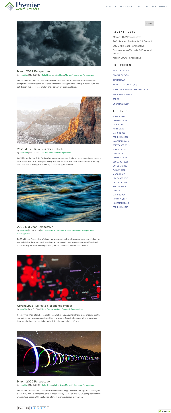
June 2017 (118, 190)
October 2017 (120, 182)
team (138, 7)
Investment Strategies (125, 85)
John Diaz (24, 75)
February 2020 (121, 137)
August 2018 (119, 170)
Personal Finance (122, 94)
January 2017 (120, 199)
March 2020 (119, 133)
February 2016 (120, 207)
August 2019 (119, 149)
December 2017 (120, 178)
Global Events (47, 75)
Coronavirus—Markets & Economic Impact (44, 306)
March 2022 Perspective (33, 71)
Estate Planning (121, 70)
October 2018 (120, 166)
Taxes (116, 99)
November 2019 (121, 141)
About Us (110, 7)
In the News (59, 75)
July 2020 (118, 124)
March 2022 (119, 116)
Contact (163, 7)
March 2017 (119, 195)
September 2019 (121, 145)
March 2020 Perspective (33, 381)
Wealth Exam (126, 7)
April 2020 (118, 129)
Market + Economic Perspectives (79, 75)
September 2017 (121, 186)
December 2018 (120, 162)
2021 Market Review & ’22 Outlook (40, 149)
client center (150, 7)
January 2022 (120, 120)
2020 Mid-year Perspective (35, 227)
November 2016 (121, 203)
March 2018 (119, 174)
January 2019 (120, 157)
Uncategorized (23, 233)
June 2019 (118, 153)
